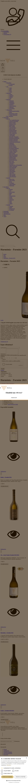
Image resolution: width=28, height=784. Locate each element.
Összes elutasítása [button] (20, 776)
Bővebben (9, 765)
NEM (12, 397)
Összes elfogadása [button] (7, 776)
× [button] (26, 758)
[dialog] (14, 770)
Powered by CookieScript (14, 782)
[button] (14, 780)
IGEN (15, 397)
